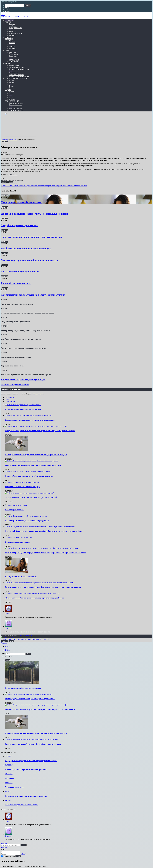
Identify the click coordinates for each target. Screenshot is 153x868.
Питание (12, 43)
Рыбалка (12, 92)
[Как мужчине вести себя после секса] (16, 572)
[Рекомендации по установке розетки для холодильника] (28, 415)
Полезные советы (15, 105)
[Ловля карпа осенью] (16, 505)
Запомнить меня (9, 856)
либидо (17, 180)
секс (21, 180)
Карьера (12, 24)
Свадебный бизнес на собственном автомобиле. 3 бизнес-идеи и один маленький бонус (44, 531)
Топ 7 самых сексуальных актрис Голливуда (26, 248)
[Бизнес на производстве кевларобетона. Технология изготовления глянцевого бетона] (39, 583)
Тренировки (13, 54)
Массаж (12, 41)
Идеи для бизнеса (15, 28)
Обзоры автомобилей (16, 67)
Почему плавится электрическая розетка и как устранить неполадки (36, 454)
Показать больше (7, 182)
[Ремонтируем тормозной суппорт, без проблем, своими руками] (31, 461)
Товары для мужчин (16, 103)
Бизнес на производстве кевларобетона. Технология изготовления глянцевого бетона (43, 587)
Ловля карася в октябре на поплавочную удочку (27, 520)
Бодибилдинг (14, 56)
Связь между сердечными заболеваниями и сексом (29, 260)
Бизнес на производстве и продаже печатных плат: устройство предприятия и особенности (45, 552)
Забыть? (23, 854)
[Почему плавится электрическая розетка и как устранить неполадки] (16, 450)
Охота (11, 93)
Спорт (8, 50)
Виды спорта (13, 52)
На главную (5, 140)
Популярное (9, 397)
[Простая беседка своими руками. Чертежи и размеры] (27, 471)
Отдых (8, 90)
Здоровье (9, 39)
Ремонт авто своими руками (19, 69)
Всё (10, 30)
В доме (11, 80)
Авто (7, 63)
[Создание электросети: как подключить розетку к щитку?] (29, 493)
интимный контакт (7, 180)
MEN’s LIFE (13, 175)
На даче (12, 82)
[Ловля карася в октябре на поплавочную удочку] (26, 516)
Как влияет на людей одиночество (20, 271)
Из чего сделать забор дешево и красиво (23, 409)
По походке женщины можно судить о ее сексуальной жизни (34, 213)
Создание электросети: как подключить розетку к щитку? (31, 497)
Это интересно (12, 101)
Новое (7, 399)
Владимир (8, 628)
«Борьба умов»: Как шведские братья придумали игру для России (34, 597)
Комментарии (10, 401)
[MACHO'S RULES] (76, 17)
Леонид (7, 613)
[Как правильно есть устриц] (18, 537)
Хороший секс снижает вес (16, 283)
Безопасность (14, 65)
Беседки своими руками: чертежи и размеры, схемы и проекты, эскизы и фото (40, 430)
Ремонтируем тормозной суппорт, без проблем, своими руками (33, 465)
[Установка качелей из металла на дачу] (22, 482)
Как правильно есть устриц (17, 542)
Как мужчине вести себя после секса (21, 202)
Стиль (8, 37)
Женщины (9, 20)
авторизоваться (38, 394)
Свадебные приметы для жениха (19, 225)
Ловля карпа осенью (14, 509)
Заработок (12, 26)
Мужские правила (25, 635)
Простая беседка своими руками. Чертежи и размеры (29, 476)
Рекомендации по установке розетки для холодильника (30, 419)
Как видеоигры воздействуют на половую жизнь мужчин (33, 294)
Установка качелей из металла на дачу (22, 486)
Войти (18, 856)
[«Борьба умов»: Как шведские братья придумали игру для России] (32, 593)
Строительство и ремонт (16, 78)
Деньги (8, 22)
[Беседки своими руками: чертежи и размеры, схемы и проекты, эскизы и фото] (36, 426)
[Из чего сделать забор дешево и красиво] (23, 405)
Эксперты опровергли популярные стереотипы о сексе (31, 237)
